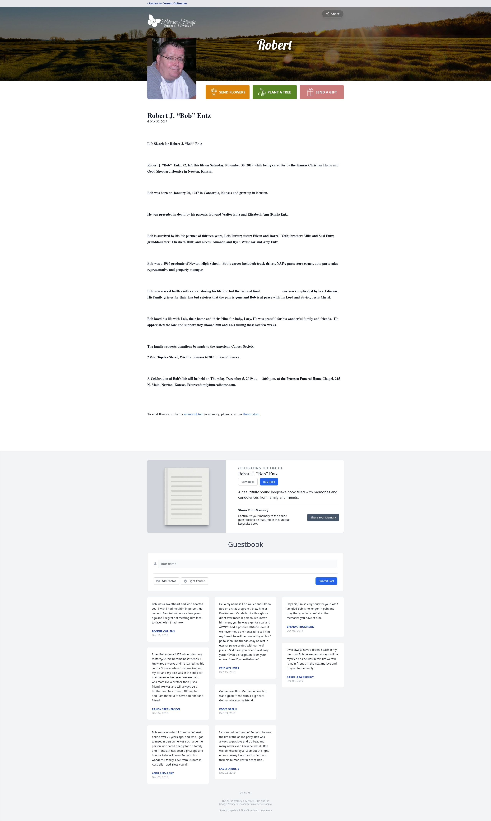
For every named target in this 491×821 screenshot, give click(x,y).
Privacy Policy (234, 804)
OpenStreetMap (249, 810)
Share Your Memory (323, 517)
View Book (247, 482)
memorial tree (193, 414)
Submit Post (326, 581)
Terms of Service (256, 804)
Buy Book (269, 482)
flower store (251, 414)
